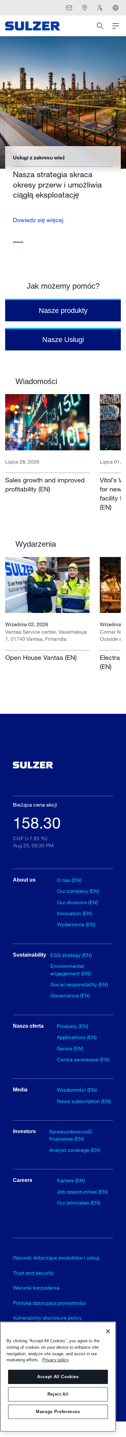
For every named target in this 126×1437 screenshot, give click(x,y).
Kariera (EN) (71, 1180)
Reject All (58, 1394)
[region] (58, 1377)
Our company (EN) (78, 891)
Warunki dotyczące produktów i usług (56, 1257)
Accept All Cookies (58, 1376)
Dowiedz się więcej (38, 219)
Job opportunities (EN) (82, 1191)
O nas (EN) (69, 880)
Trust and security (33, 1273)
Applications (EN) (77, 1037)
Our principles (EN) (78, 1202)
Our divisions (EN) (77, 902)
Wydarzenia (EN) (76, 924)
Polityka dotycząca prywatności (49, 1303)
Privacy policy (55, 1359)
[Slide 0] (18, 242)
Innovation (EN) (74, 913)
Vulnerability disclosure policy (47, 1317)
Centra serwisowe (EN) (83, 1059)
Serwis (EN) (70, 1048)
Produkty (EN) (72, 1026)
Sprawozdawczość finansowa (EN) (70, 1135)
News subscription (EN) (84, 1101)
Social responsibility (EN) (79, 984)
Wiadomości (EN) (77, 1090)
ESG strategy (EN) (71, 955)
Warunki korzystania (36, 1287)
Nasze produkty (63, 310)
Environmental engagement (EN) (70, 969)
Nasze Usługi (63, 340)
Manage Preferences (58, 1411)
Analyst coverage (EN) (74, 1150)
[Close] (108, 1331)
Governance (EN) (70, 995)
